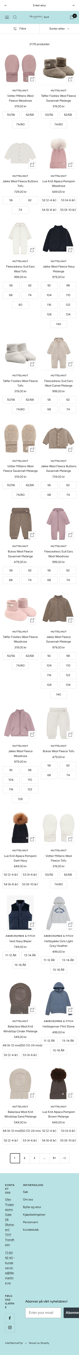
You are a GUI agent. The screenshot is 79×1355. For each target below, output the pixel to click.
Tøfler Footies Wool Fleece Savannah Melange (58, 98)
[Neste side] (64, 1158)
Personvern (30, 1222)
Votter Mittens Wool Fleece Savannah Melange (20, 468)
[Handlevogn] (72, 17)
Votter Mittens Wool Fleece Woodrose (20, 98)
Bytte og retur (32, 1207)
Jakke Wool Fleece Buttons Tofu (20, 184)
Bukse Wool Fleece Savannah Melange (20, 554)
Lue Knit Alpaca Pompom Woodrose (58, 184)
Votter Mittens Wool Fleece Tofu (59, 858)
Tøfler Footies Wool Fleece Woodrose (20, 639)
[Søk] (15, 17)
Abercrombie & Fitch (20, 936)
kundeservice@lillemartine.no (9, 1273)
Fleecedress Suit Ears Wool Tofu (20, 269)
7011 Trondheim (9, 1240)
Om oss (28, 1199)
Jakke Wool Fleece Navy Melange (59, 269)
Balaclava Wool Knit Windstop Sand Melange (20, 1114)
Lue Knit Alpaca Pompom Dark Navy (20, 858)
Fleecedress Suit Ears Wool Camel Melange (58, 383)
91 (54, 1158)
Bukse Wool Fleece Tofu (58, 751)
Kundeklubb (31, 1230)
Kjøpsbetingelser (34, 1214)
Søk (25, 1192)
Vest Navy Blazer (20, 941)
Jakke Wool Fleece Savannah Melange (58, 639)
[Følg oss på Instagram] (10, 1327)
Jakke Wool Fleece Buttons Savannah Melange (58, 468)
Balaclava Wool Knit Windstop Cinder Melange (20, 1029)
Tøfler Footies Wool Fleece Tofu (20, 383)
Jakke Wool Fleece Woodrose (20, 753)
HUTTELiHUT (20, 90)
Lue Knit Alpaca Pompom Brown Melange (58, 1114)
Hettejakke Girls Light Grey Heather (58, 943)
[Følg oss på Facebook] (10, 1318)
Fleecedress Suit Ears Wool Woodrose (58, 554)
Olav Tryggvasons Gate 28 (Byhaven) (9, 1215)
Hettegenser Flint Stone (59, 1026)
